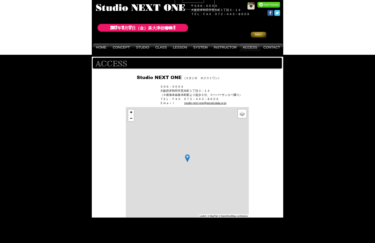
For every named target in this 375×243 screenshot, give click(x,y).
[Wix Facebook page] (270, 13)
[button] (142, 28)
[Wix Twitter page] (277, 13)
